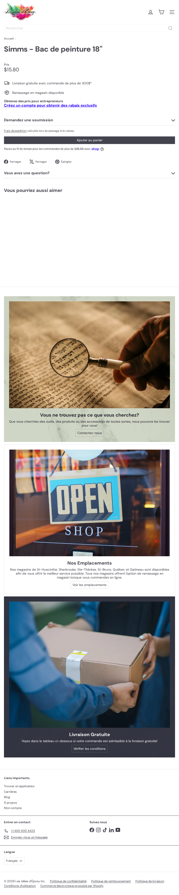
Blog (7, 797)
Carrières (10, 792)
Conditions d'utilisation (20, 886)
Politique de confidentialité (68, 881)
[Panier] (161, 12)
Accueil (9, 38)
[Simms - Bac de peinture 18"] (29, 232)
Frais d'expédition (15, 131)
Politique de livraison (149, 881)
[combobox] (89, 28)
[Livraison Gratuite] (89, 665)
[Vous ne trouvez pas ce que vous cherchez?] (89, 354)
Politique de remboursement (111, 881)
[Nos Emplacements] (89, 503)
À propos (10, 803)
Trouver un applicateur (19, 786)
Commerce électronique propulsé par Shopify (71, 886)
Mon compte (13, 808)
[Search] (170, 28)
